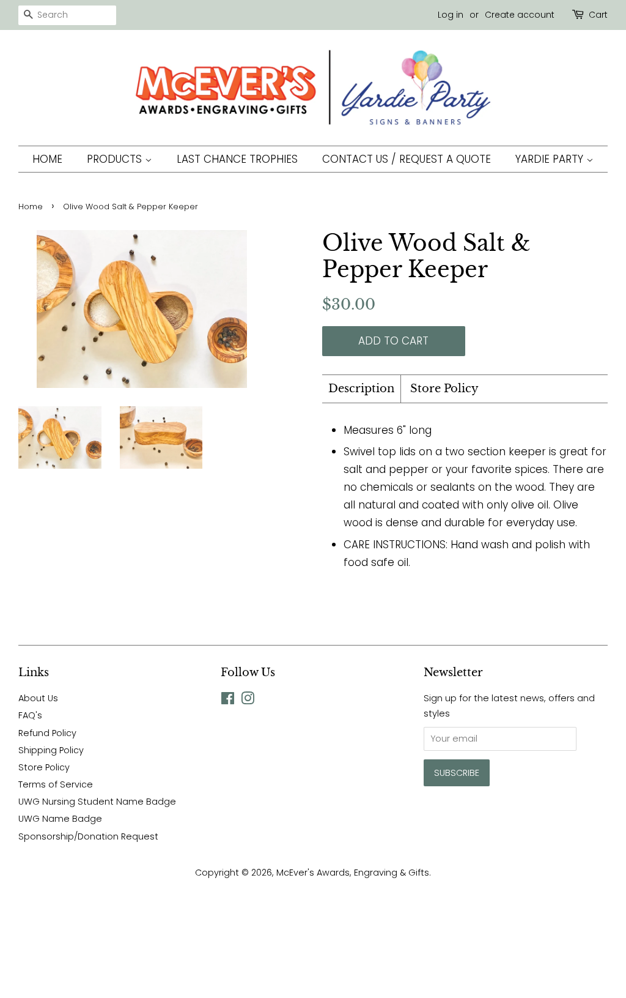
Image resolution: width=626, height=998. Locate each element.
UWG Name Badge (60, 819)
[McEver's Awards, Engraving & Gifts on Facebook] (228, 701)
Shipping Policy (51, 750)
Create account (519, 15)
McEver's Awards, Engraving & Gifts (352, 872)
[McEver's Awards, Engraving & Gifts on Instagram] (247, 701)
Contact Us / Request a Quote (406, 159)
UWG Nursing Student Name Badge (97, 801)
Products (116, 159)
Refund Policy (47, 733)
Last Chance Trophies (237, 159)
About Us (38, 698)
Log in (450, 15)
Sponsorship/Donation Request (88, 836)
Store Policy (444, 388)
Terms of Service (55, 784)
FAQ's (30, 715)
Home (47, 159)
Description (361, 388)
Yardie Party (550, 159)
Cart (598, 15)
